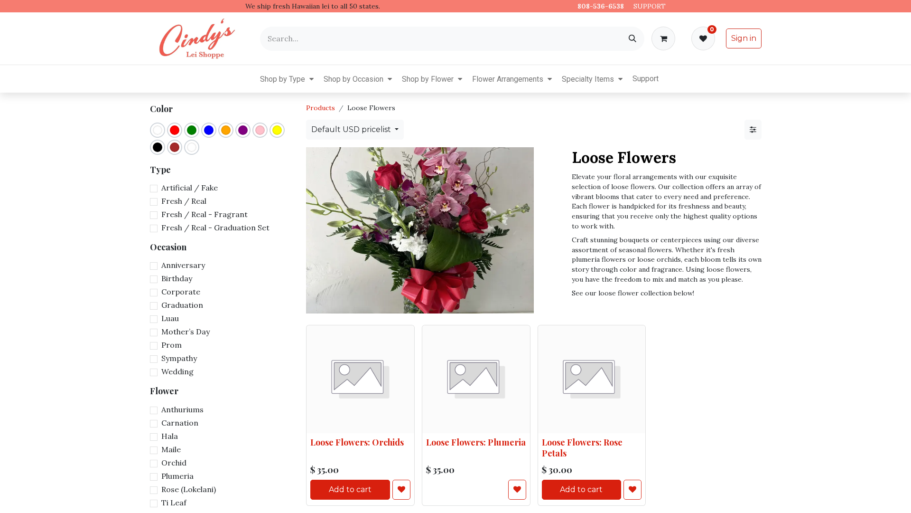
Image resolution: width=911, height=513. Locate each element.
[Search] (632, 39)
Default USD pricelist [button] (352, 129)
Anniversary (183, 265)
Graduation (182, 305)
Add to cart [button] (350, 489)
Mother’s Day (185, 331)
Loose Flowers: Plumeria (476, 442)
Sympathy (179, 358)
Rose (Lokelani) (188, 489)
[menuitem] (252, 79)
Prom (171, 345)
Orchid (173, 462)
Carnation (179, 423)
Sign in (743, 38)
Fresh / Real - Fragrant (204, 214)
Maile (171, 449)
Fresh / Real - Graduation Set (215, 227)
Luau (170, 318)
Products (320, 108)
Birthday (176, 278)
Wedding (177, 371)
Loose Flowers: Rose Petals (582, 446)
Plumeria (177, 476)
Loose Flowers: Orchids (357, 442)
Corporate (180, 291)
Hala (169, 436)
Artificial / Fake (189, 187)
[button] (311, 79)
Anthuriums (182, 409)
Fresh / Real (183, 201)
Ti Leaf (173, 502)
